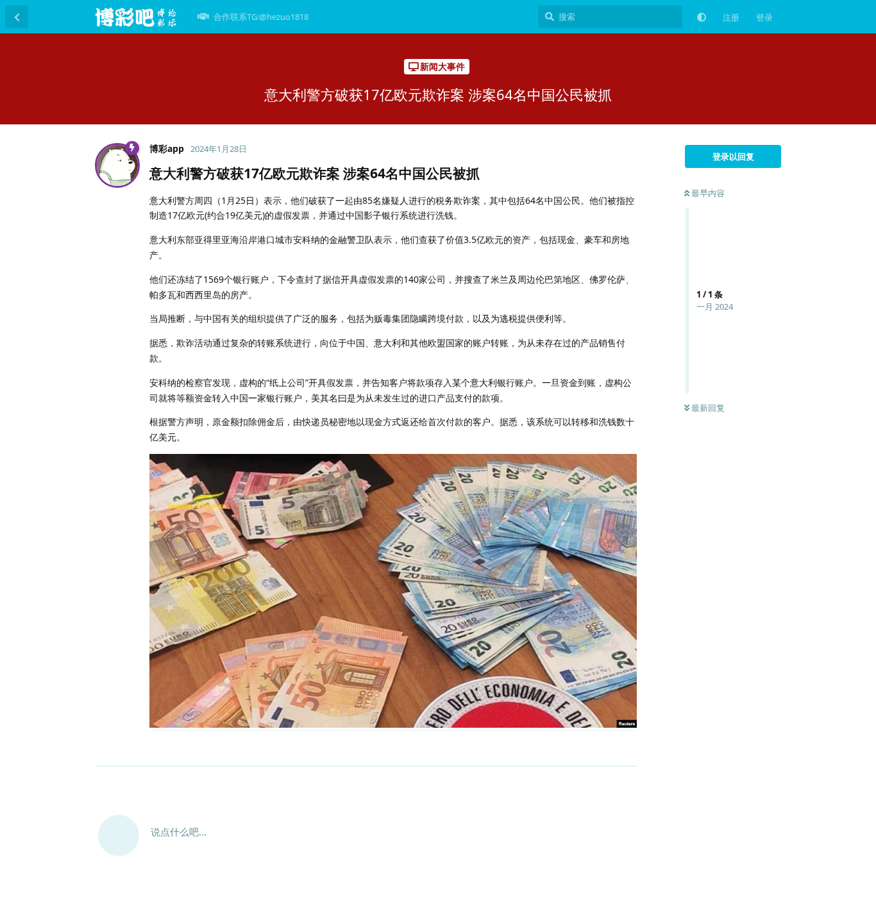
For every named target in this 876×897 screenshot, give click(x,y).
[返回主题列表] (16, 16)
